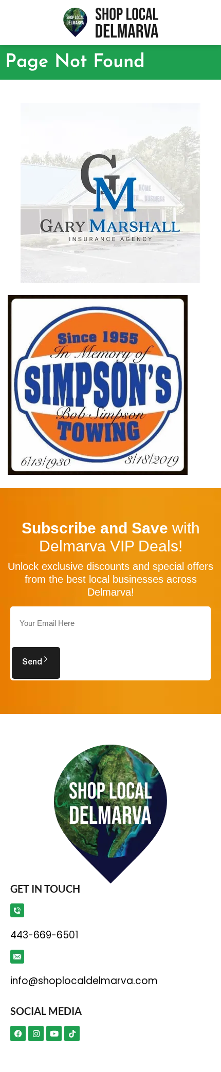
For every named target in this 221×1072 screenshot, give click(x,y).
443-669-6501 (44, 935)
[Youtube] (54, 1033)
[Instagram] (36, 1033)
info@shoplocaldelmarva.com (84, 981)
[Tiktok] (72, 1033)
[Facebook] (18, 1033)
